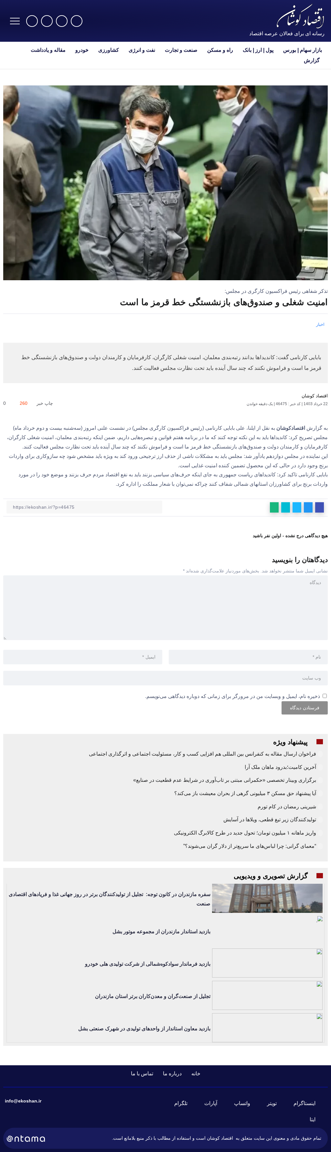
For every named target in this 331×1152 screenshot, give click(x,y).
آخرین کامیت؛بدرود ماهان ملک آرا (279, 767)
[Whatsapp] (47, 21)
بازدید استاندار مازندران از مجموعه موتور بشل (161, 931)
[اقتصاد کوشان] (300, 15)
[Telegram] (184, 1103)
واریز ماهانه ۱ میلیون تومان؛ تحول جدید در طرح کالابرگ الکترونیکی (245, 833)
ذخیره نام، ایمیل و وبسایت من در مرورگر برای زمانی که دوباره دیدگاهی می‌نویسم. (232, 696)
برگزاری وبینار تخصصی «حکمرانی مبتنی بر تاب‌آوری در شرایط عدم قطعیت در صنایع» (224, 780)
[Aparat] (32, 21)
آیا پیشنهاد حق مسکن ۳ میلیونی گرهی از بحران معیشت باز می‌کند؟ (245, 793)
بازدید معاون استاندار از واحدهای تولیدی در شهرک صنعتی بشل (144, 1028)
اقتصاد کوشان (315, 395)
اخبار (320, 324)
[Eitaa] (316, 1119)
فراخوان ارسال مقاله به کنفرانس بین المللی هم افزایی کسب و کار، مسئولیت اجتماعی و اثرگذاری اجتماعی (202, 754)
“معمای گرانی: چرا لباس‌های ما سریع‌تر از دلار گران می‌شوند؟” (249, 846)
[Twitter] (62, 21)
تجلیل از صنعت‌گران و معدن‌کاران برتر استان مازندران (152, 996)
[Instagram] (76, 21)
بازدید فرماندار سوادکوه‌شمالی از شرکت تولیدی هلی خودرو (147, 964)
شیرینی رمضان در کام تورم (287, 806)
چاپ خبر (45, 403)
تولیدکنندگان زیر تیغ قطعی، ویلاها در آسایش (269, 819)
